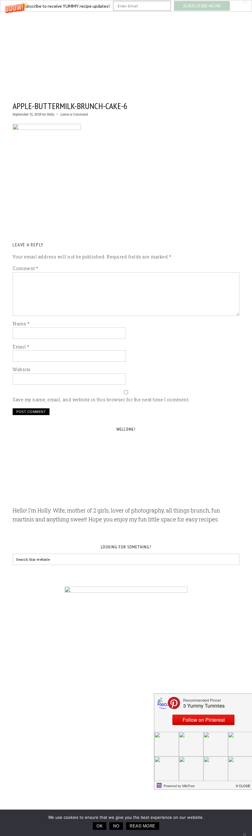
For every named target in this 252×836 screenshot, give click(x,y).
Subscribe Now (202, 5)
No (116, 826)
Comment (25, 268)
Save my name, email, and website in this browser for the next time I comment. (101, 399)
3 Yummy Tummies (126, 43)
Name (21, 324)
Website (22, 369)
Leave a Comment (74, 114)
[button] (126, 6)
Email (21, 347)
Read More (143, 826)
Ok (99, 826)
